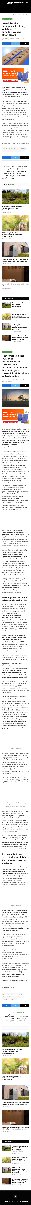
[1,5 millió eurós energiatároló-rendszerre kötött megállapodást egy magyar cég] (15, 249)
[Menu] (3, 3)
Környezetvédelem (7, 19)
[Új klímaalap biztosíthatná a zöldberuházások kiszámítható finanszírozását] (15, 223)
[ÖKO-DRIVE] (15, 2)
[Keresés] (27, 3)
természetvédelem (19, 151)
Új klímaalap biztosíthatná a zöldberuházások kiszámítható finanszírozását (12, 234)
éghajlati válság (13, 148)
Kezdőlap (4, 15)
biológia (4, 148)
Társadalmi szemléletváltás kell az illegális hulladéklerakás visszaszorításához (13, 208)
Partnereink (24, 1196)
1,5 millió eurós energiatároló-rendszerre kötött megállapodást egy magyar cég (15, 260)
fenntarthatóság (18, 988)
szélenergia (5, 994)
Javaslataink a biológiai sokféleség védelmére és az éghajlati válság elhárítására (22, 1013)
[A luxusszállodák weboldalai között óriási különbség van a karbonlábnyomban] (15, 274)
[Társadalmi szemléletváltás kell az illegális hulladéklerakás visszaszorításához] (15, 196)
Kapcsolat (15, 1196)
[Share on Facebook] (6, 43)
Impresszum (6, 1196)
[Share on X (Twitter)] (15, 43)
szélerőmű (13, 994)
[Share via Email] (24, 43)
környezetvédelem (7, 151)
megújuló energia (18, 991)
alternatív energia (7, 988)
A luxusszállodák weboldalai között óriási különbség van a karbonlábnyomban (15, 285)
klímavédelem (22, 148)
